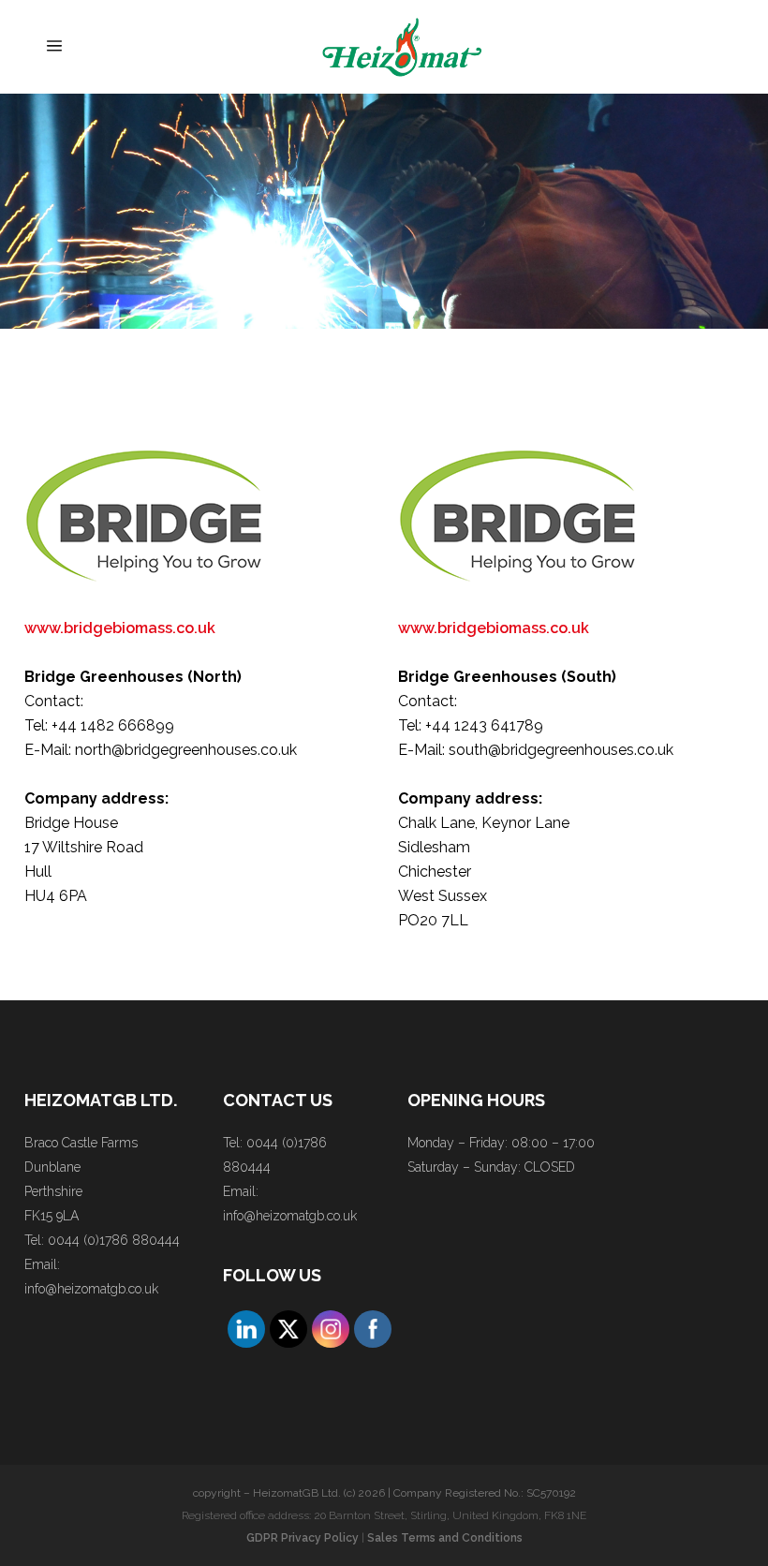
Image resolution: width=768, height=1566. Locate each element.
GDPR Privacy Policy (302, 1537)
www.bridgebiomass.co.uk (119, 628)
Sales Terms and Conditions (445, 1537)
